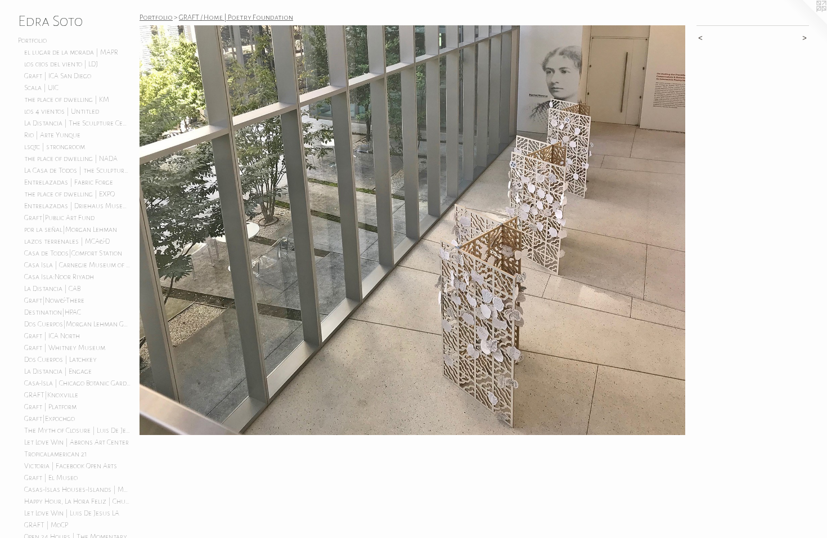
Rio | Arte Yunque (52, 135)
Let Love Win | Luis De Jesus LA (71, 513)
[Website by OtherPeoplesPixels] (804, 22)
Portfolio (32, 40)
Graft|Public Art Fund (59, 218)
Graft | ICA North (52, 336)
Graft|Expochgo (49, 419)
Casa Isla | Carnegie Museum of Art (77, 265)
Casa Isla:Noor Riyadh (59, 277)
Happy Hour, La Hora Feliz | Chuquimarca (77, 501)
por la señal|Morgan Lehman (70, 230)
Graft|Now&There (54, 300)
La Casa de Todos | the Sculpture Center (77, 170)
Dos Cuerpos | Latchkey (60, 360)
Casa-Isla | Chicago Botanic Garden (77, 383)
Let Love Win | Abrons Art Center (76, 442)
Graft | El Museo (51, 478)
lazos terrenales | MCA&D (67, 241)
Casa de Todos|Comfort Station (73, 253)
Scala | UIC (41, 88)
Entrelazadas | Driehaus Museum (77, 206)
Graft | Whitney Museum (64, 348)
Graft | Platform (50, 407)
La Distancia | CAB (52, 289)
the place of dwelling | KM (66, 100)
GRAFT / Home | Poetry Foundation (236, 17)
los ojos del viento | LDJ (61, 64)
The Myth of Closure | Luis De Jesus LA (77, 430)
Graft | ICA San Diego (57, 76)
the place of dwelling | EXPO (69, 194)
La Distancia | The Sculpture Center (77, 123)
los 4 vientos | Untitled (61, 111)
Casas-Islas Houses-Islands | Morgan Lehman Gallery (77, 490)
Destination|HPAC (52, 312)
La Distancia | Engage (58, 371)
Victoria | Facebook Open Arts (70, 466)
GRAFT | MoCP (46, 525)
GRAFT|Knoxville (51, 395)
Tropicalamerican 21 (55, 454)
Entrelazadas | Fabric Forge (68, 182)
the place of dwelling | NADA (71, 159)
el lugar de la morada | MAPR (71, 52)
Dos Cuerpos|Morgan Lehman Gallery (77, 324)
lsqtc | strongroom (54, 147)
